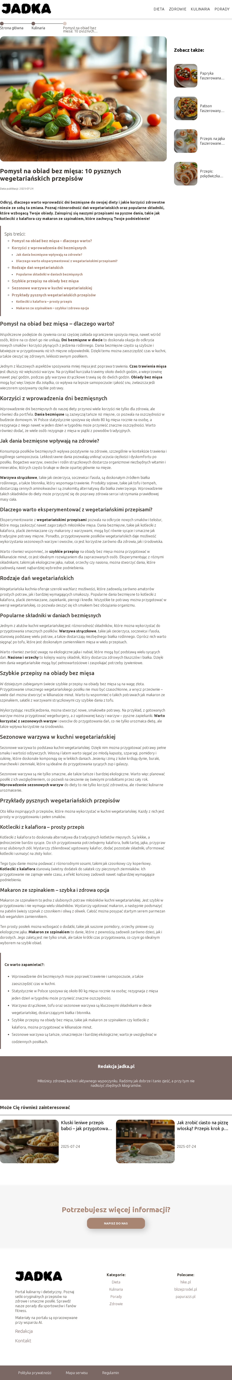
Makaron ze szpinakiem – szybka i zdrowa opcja (52, 308)
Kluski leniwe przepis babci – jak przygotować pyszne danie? (85, 1125)
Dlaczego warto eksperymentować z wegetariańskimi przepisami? (67, 261)
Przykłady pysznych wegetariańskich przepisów (54, 295)
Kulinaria (200, 9)
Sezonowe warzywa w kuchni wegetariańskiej (52, 288)
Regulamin (110, 1373)
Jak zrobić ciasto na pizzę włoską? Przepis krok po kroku (202, 1125)
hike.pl (185, 1282)
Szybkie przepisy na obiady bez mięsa (45, 281)
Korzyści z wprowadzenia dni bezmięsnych (49, 248)
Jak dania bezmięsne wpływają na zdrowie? (49, 254)
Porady (222, 9)
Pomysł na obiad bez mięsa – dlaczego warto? (52, 241)
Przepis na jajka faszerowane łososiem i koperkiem (212, 141)
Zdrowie (177, 9)
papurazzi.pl (186, 1297)
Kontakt (23, 1340)
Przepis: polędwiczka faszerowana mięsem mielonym (215, 173)
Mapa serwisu (77, 1373)
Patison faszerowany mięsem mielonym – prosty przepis (215, 108)
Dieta (159, 9)
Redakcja (24, 1331)
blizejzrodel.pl (185, 1289)
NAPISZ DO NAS (116, 1223)
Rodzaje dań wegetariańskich (37, 268)
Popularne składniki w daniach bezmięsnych (49, 274)
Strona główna (11, 28)
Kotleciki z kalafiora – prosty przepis (44, 301)
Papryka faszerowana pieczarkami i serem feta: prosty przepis (215, 75)
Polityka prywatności (34, 1373)
